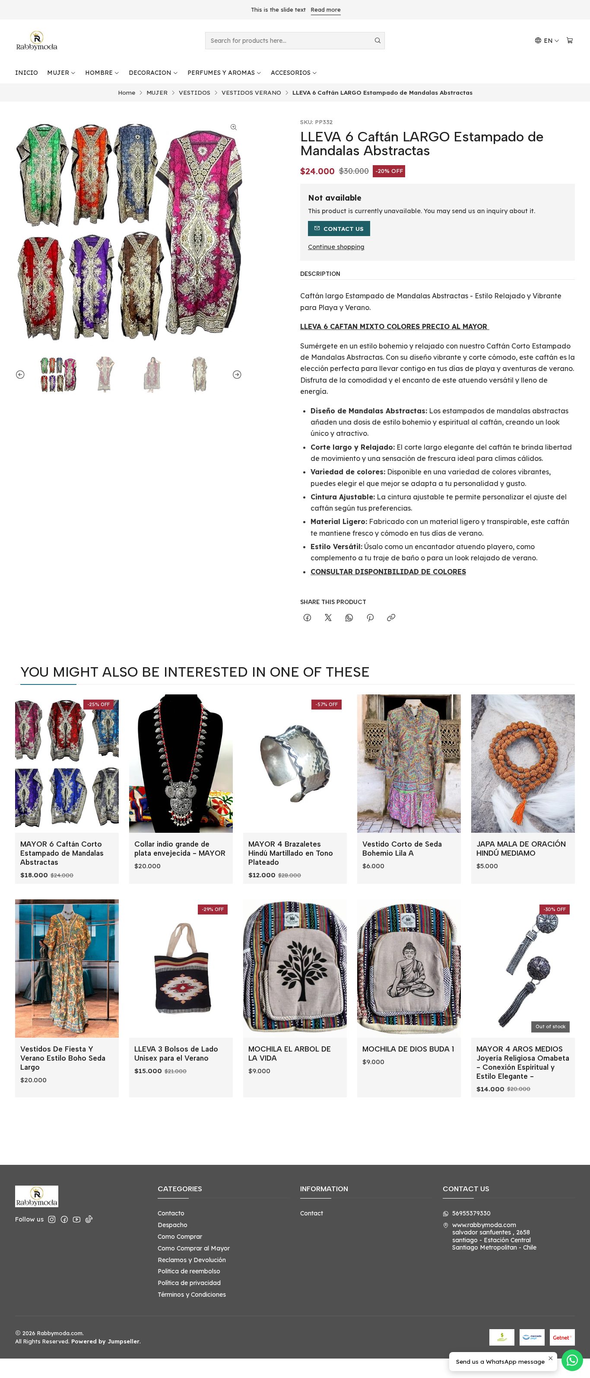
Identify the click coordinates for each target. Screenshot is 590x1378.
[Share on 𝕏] (328, 618)
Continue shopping (336, 247)
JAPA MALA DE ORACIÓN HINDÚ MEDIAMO (521, 848)
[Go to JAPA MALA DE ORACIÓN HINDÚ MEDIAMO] (523, 763)
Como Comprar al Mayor (194, 1248)
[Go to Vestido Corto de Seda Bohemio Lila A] (409, 763)
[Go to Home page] (36, 40)
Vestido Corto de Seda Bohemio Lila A (402, 848)
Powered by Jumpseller (105, 1341)
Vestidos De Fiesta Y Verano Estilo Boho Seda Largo (62, 1058)
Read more (325, 9)
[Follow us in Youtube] (77, 1219)
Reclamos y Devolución (192, 1260)
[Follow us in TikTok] (89, 1219)
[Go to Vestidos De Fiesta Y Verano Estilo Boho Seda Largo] (67, 968)
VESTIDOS (194, 93)
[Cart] (570, 41)
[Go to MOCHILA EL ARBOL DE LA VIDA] (295, 968)
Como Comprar (180, 1237)
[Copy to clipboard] (391, 618)
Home (126, 93)
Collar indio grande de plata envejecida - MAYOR (179, 848)
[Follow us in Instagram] (52, 1219)
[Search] (377, 40)
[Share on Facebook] (307, 618)
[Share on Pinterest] (370, 618)
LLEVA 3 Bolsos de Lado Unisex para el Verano (176, 1053)
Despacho (172, 1225)
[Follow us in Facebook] (64, 1219)
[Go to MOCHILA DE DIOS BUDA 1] (409, 968)
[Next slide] (235, 375)
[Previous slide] (21, 375)
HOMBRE (99, 73)
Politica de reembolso (189, 1271)
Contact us (344, 228)
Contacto (171, 1213)
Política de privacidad (189, 1283)
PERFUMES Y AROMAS (221, 73)
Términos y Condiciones (192, 1294)
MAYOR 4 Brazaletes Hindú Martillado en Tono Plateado (290, 853)
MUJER (58, 73)
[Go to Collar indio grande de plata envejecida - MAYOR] (181, 763)
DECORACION (150, 73)
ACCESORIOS (291, 73)
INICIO (26, 73)
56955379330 (471, 1213)
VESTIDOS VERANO (251, 93)
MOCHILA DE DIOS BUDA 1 (408, 1049)
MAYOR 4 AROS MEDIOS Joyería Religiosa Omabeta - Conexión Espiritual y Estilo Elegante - (522, 1063)
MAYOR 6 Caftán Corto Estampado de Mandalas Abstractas (62, 853)
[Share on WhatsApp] (349, 618)
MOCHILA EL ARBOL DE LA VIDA (289, 1053)
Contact (311, 1213)
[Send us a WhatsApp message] (572, 1360)
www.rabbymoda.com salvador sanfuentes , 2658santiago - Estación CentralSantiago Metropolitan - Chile (494, 1236)
